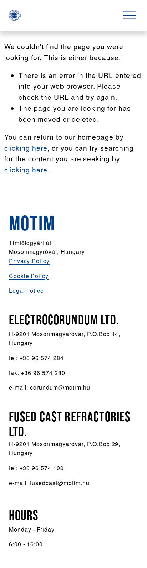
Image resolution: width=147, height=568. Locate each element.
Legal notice (26, 290)
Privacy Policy (29, 261)
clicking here (25, 147)
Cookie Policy (29, 276)
